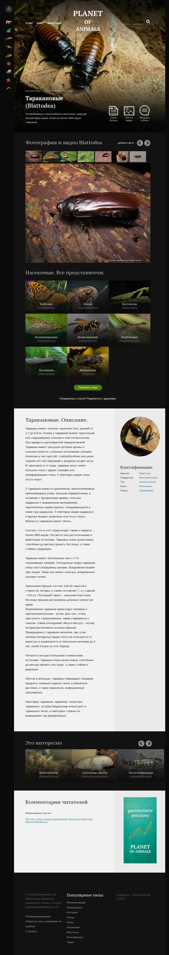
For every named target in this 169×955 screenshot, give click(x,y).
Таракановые (146, 490)
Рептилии (9, 39)
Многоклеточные (33, 91)
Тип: (122, 482)
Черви (9, 88)
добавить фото (126, 142)
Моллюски (9, 72)
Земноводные (9, 30)
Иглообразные (9, 80)
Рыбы (9, 55)
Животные (54, 23)
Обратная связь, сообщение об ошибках (43, 924)
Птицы (9, 47)
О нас (29, 23)
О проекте (31, 931)
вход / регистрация (9, 9)
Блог (40, 23)
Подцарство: (127, 477)
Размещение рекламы (38, 916)
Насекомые (9, 64)
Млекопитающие (9, 22)
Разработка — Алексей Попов (133, 894)
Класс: (123, 486)
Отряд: (124, 490)
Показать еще (88, 387)
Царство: (125, 473)
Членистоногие (52, 91)
